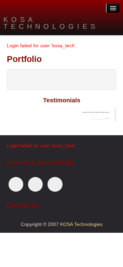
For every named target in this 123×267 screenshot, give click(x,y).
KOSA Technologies (50, 23)
